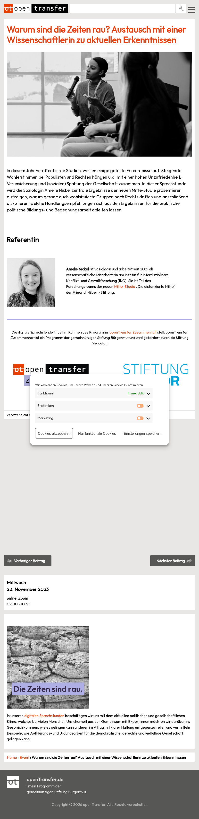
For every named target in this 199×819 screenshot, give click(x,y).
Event (24, 757)
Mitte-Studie (124, 286)
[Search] (181, 8)
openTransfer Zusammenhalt (133, 332)
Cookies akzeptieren (54, 433)
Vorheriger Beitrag (29, 560)
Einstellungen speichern (142, 433)
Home (12, 757)
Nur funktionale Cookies (97, 433)
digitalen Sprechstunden (44, 715)
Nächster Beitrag (171, 560)
